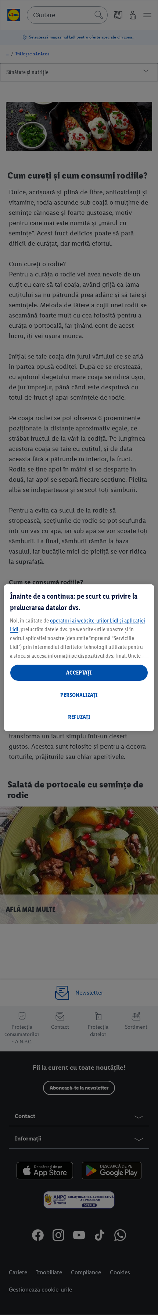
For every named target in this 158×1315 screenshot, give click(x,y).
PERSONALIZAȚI (79, 694)
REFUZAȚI (79, 716)
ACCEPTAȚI (79, 672)
